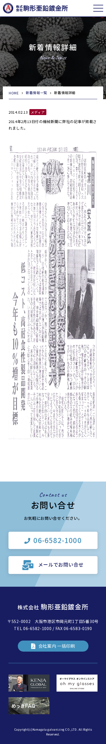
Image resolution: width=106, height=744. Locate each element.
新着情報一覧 (36, 92)
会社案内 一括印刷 (56, 646)
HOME (14, 92)
